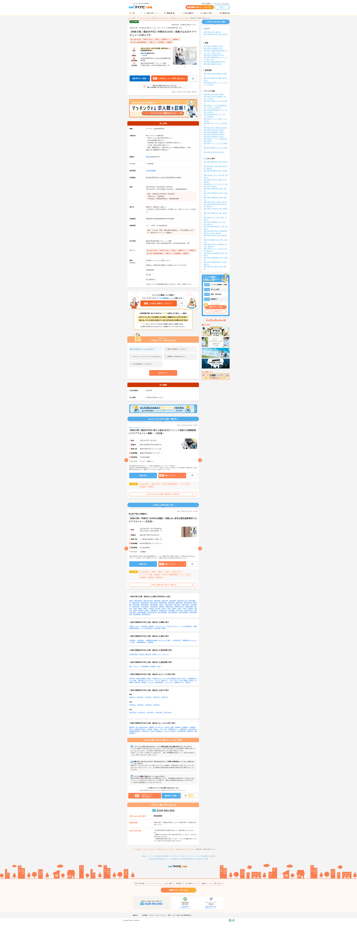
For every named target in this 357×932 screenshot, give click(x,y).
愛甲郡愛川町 (137, 614)
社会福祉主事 (177, 640)
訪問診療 (137, 682)
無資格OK (150, 642)
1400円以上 (156, 697)
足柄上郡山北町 (152, 612)
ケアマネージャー (160, 626)
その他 (158, 666)
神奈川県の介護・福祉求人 (212, 32)
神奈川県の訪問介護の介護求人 (214, 94)
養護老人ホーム (179, 682)
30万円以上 (156, 705)
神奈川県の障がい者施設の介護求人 (215, 128)
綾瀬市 (147, 610)
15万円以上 (132, 705)
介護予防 (187, 682)
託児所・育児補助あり (156, 731)
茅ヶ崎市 (157, 608)
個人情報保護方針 (186, 915)
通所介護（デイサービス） (146, 680)
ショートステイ (168, 682)
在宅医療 (152, 666)
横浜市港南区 (163, 602)
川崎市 (161, 604)
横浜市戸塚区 (154, 602)
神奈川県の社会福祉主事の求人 (214, 55)
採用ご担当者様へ (140, 883)
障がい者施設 (184, 680)
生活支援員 (157, 628)
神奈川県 (144, 53)
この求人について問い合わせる (169, 78)
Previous (126, 460)
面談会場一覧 (171, 13)
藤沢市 (145, 608)
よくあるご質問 (167, 883)
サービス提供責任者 (186, 626)
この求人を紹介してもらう (158, 303)
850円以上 (132, 697)
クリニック (136, 666)
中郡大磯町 (171, 610)
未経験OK (178, 727)
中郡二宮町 (179, 610)
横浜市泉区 (136, 604)
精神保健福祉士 (141, 642)
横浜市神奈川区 (148, 600)
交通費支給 (189, 731)
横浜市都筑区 (154, 604)
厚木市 (179, 608)
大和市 (184, 608)
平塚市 (135, 608)
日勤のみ (156, 729)
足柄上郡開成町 (162, 612)
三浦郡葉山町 (154, 610)
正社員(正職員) (151, 170)
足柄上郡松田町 (141, 612)
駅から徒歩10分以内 (142, 727)
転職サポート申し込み (178, 890)
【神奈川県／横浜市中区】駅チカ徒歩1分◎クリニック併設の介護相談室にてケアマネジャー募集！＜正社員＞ (162, 431)
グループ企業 (176, 915)
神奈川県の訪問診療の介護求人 (214, 134)
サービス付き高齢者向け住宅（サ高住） (174, 678)
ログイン (222, 7)
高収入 (131, 729)
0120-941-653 (165, 810)
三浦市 (169, 608)
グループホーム (174, 680)
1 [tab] (184, 66)
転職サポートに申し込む (199, 7)
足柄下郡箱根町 (172, 612)
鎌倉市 (140, 608)
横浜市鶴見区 (138, 600)
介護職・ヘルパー (134, 626)
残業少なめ (145, 731)
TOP (133, 13)
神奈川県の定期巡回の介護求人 (214, 136)
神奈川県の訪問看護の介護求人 (214, 132)
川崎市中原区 (185, 604)
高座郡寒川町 (163, 610)
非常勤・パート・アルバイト (160, 654)
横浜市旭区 (171, 602)
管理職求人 (185, 727)
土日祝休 (149, 729)
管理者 (164, 628)
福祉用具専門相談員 (187, 859)
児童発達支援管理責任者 (157, 859)
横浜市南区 (173, 600)
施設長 (212, 856)
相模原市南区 (189, 606)
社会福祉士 (140, 640)
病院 (130, 666)
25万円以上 (148, 705)
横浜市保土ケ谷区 (182, 600)
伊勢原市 (190, 608)
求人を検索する (189, 13)
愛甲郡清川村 (146, 614)
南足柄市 (141, 610)
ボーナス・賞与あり (170, 731)
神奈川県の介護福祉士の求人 (213, 46)
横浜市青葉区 (145, 604)
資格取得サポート (173, 729)
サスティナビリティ (161, 915)
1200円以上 (148, 697)
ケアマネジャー (175, 856)
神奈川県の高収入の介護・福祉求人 (215, 202)
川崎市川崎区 (168, 604)
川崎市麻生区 (154, 606)
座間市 (135, 610)
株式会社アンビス (134, 516)
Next (200, 460)
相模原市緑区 (169, 606)
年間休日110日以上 (140, 729)
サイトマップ (154, 883)
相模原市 (161, 606)
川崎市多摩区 (136, 606)
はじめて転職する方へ (215, 311)
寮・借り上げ (159, 727)
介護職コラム (205, 883)
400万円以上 (159, 712)
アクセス (151, 915)
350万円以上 (150, 712)
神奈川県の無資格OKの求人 (213, 64)
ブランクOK (163, 729)
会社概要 (144, 915)
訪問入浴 (191, 680)
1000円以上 (140, 697)
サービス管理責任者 (147, 628)
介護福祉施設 (145, 666)
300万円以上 (141, 712)
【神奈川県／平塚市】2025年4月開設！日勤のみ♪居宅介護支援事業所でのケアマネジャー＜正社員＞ (163, 520)
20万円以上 (140, 705)
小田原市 (151, 608)
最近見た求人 (226, 13)
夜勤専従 (131, 727)
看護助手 (151, 626)
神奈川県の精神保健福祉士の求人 (215, 62)
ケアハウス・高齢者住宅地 (155, 682)
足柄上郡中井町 (188, 610)
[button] (163, 373)
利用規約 (179, 883)
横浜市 (131, 600)
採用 (169, 915)
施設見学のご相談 (139, 78)
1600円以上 (164, 697)
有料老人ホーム (157, 678)
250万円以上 (133, 712)
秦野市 (174, 608)
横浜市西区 (157, 600)
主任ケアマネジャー (173, 626)
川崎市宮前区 (145, 606)
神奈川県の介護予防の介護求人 (214, 152)
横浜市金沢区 (136, 602)
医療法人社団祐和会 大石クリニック (140, 427)
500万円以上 (168, 712)
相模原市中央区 (179, 606)
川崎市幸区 (176, 604)
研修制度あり (184, 729)
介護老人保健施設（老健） (143, 678)
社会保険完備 (181, 731)
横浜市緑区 (179, 602)
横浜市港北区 (145, 602)
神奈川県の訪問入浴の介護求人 (214, 130)
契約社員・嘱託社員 (145, 654)
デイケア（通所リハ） (161, 680)
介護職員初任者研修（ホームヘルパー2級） (158, 640)
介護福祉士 (132, 640)
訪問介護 (131, 678)
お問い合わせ (217, 883)
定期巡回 (143, 682)
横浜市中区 (165, 600)
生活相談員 (144, 626)
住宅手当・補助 (169, 727)
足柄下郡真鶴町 (183, 612)
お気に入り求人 (207, 13)
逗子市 (164, 608)
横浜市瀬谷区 (188, 602)
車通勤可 (151, 727)
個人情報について (191, 883)
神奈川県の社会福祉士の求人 (213, 48)
